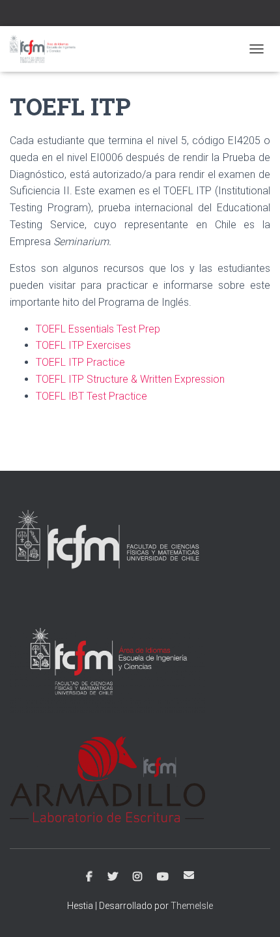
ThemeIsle (192, 905)
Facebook (89, 877)
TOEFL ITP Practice (80, 362)
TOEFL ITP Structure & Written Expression (130, 379)
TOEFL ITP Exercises (83, 345)
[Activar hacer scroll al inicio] (254, 911)
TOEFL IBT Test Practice (91, 396)
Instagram (137, 877)
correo (189, 875)
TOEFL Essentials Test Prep (98, 329)
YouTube (162, 877)
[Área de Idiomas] (47, 49)
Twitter (112, 877)
